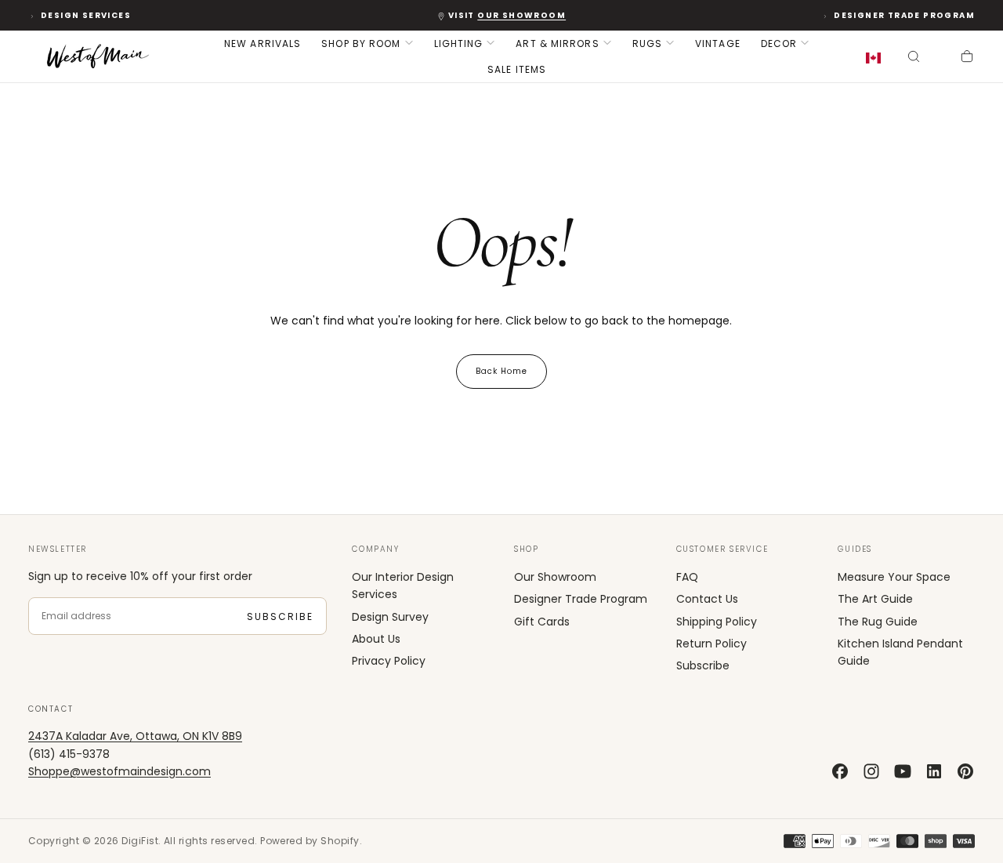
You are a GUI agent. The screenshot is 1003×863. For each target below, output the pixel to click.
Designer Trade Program (904, 15)
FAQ (687, 577)
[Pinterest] (965, 771)
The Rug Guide (878, 621)
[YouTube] (902, 771)
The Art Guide (875, 599)
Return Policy (711, 643)
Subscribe (280, 616)
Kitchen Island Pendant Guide (900, 652)
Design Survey (390, 617)
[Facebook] (840, 771)
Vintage (717, 43)
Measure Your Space (894, 577)
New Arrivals (262, 43)
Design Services (86, 15)
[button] (876, 58)
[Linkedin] (934, 771)
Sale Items (516, 69)
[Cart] (967, 58)
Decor (779, 43)
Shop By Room (360, 43)
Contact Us (707, 599)
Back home (501, 371)
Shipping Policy (716, 621)
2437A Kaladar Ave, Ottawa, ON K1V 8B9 (135, 736)
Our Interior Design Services (403, 585)
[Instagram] (871, 771)
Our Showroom (555, 577)
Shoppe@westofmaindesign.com (119, 771)
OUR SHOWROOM (521, 15)
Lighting (458, 43)
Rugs (647, 43)
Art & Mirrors (557, 43)
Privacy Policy (388, 661)
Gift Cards (542, 621)
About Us (376, 639)
